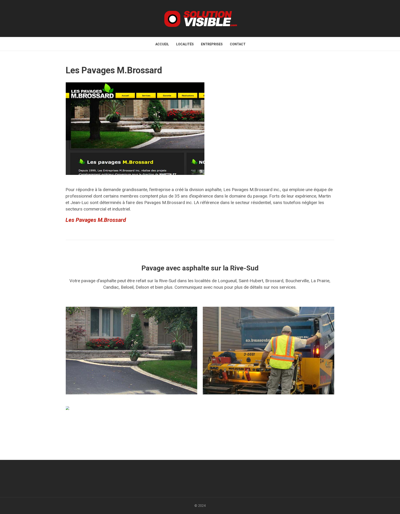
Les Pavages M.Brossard (96, 220)
